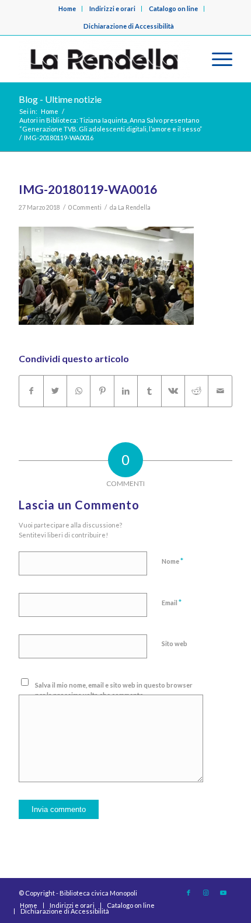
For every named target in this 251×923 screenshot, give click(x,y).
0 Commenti (85, 207)
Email (172, 602)
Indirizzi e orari (112, 8)
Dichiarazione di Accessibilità (128, 26)
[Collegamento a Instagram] (206, 892)
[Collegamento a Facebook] (188, 892)
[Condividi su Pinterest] (101, 391)
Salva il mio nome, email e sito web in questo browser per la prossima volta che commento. (114, 690)
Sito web (174, 643)
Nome (172, 560)
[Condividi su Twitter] (55, 391)
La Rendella (134, 207)
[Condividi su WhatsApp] (78, 391)
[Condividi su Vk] (173, 391)
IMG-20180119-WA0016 (88, 189)
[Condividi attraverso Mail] (220, 391)
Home (67, 8)
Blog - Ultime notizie (60, 99)
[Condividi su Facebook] (31, 391)
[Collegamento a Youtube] (223, 892)
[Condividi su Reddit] (196, 391)
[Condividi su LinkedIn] (125, 391)
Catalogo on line (173, 8)
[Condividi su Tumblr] (149, 391)
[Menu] (216, 59)
